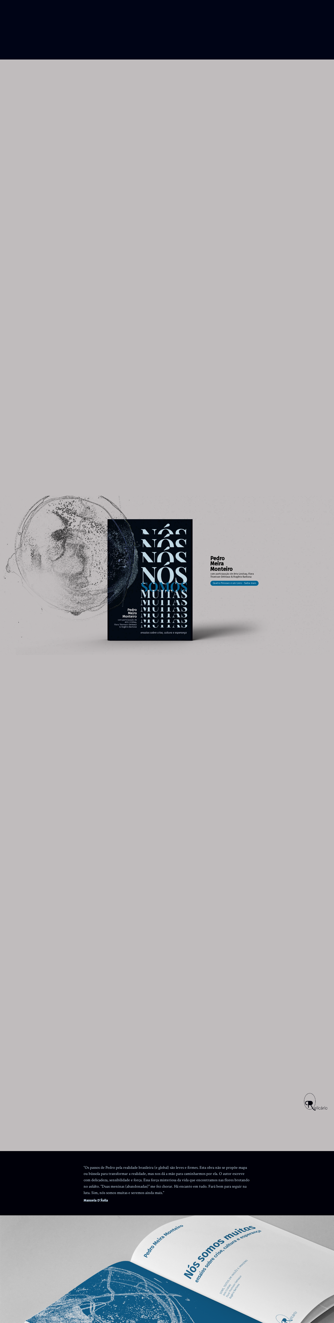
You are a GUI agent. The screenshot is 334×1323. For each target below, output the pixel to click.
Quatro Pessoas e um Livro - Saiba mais (234, 583)
